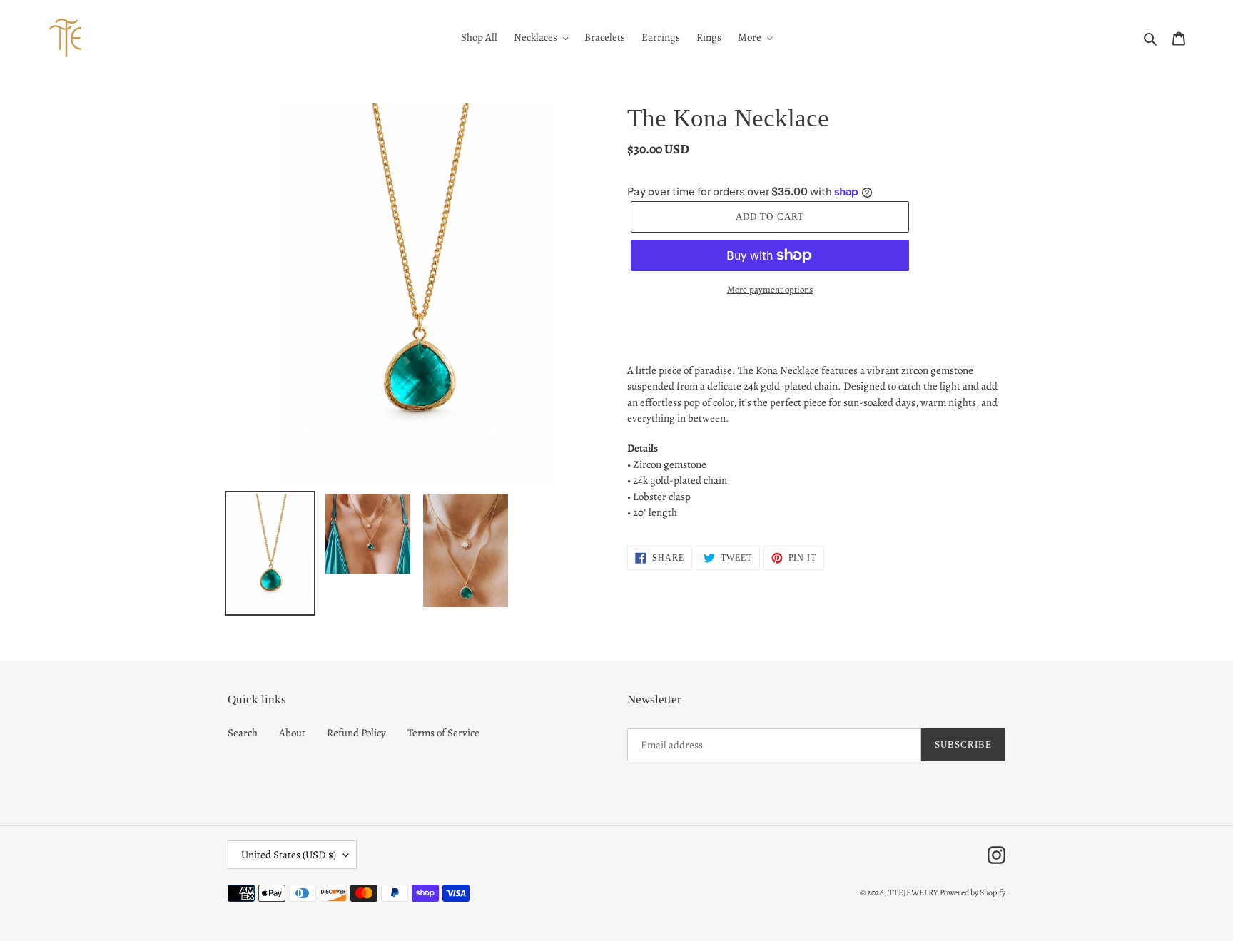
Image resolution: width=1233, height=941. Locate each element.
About (292, 733)
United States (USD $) (288, 855)
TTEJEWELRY (913, 892)
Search (243, 733)
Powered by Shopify (972, 892)
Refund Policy (356, 733)
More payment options (770, 289)
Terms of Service (443, 733)
